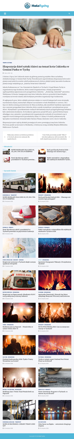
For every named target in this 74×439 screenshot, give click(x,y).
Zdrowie (21, 260)
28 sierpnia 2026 (8, 234)
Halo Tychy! (42, 436)
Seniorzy (15, 260)
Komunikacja (6, 195)
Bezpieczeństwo (7, 292)
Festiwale (41, 357)
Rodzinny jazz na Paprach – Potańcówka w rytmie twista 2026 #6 (18, 328)
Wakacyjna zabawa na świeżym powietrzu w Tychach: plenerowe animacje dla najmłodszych (20, 137)
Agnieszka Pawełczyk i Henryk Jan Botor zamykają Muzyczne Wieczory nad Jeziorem (54, 295)
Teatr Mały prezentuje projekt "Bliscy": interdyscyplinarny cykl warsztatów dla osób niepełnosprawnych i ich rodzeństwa (53, 137)
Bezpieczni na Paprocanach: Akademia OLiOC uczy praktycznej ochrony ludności (19, 295)
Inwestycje (41, 389)
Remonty (47, 389)
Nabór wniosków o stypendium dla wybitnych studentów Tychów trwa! (59, 159)
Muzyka (5, 389)
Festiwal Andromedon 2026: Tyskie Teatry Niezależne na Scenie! (18, 360)
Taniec (4, 324)
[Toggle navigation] (5, 13)
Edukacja (5, 227)
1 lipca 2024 (7, 73)
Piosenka (40, 292)
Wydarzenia (47, 195)
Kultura (5, 357)
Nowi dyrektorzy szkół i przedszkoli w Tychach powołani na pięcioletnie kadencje (23, 159)
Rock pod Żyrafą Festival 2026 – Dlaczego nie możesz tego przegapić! (58, 151)
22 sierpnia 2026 (8, 363)
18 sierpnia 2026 (44, 428)
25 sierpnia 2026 (8, 298)
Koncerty (41, 195)
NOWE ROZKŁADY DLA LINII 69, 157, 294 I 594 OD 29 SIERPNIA (22, 151)
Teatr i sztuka (7, 62)
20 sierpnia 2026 (44, 396)
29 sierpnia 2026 (8, 201)
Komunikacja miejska (8, 422)
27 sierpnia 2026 (8, 266)
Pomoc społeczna (7, 260)
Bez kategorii (42, 422)
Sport (40, 260)
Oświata (11, 227)
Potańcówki (10, 389)
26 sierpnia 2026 (44, 266)
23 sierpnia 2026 (44, 331)
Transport (14, 195)
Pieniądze (47, 227)
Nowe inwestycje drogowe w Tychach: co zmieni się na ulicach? (53, 392)
